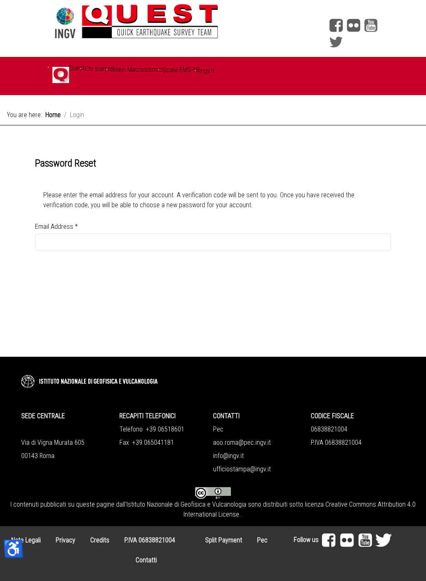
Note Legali (26, 540)
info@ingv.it (228, 456)
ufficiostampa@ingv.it (242, 469)
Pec (262, 540)
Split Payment (223, 540)
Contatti (146, 560)
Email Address (56, 226)
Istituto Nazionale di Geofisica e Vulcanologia (186, 504)
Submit (60, 300)
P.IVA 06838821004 (149, 540)
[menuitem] (60, 79)
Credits (99, 540)
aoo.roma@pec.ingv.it (242, 442)
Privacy (65, 540)
